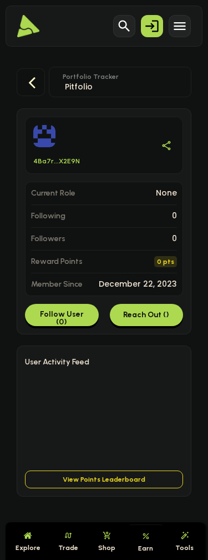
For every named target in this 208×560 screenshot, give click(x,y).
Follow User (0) (62, 317)
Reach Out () (146, 314)
